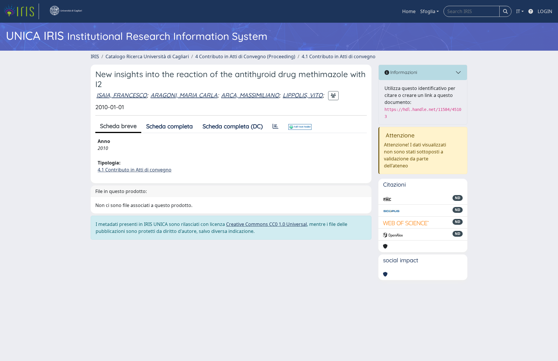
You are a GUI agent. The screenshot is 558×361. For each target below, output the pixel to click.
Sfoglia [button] (427, 11)
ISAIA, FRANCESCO (121, 95)
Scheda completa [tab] (169, 126)
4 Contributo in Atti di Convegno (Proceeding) (245, 56)
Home (409, 11)
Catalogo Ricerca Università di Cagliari (147, 56)
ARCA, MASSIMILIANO (250, 95)
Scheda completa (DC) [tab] (233, 126)
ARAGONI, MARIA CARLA (184, 95)
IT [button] (518, 11)
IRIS (95, 56)
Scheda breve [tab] (118, 126)
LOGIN (545, 11)
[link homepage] (21, 11)
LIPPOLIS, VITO (303, 95)
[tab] (275, 126)
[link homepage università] (66, 11)
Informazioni (403, 72)
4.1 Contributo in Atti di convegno (338, 56)
